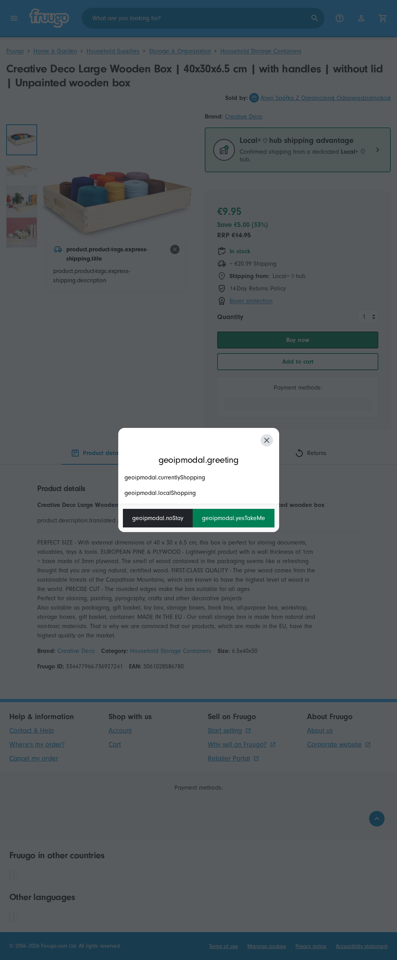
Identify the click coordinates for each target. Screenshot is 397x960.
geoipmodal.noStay (157, 518)
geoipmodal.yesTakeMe (233, 518)
